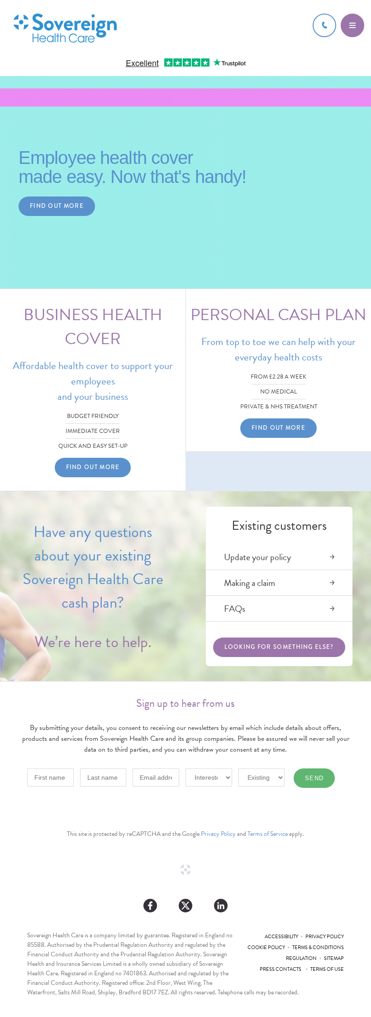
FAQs (234, 608)
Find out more (57, 206)
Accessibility (281, 936)
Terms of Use (327, 969)
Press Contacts (281, 969)
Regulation (301, 958)
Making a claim (249, 582)
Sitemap (334, 958)
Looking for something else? (278, 647)
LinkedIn (221, 905)
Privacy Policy (218, 834)
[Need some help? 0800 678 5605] (324, 25)
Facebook (150, 905)
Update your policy (257, 556)
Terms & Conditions (318, 947)
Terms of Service (267, 834)
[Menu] (352, 25)
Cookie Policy (266, 947)
